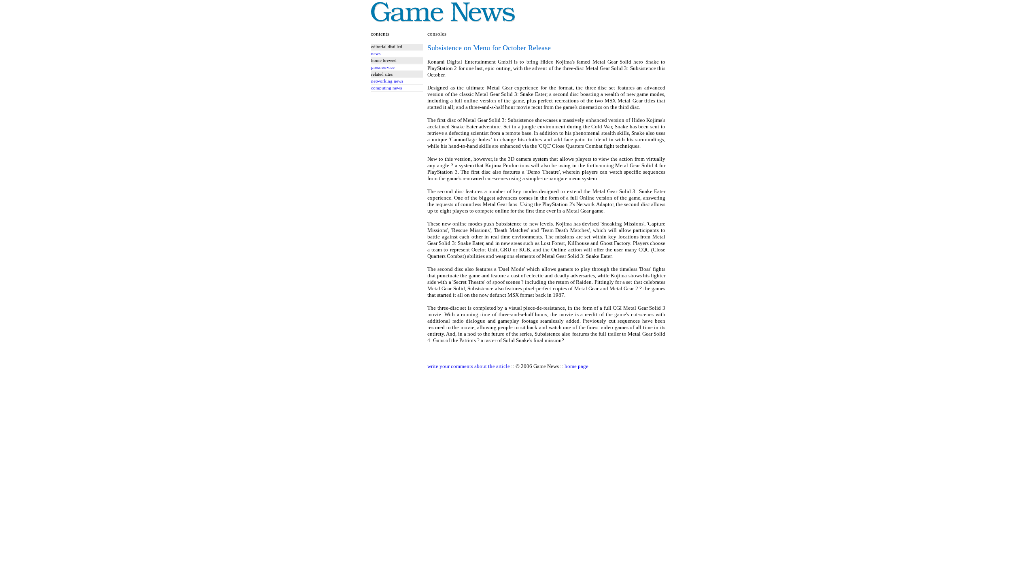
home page (576, 366)
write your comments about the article (468, 366)
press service (383, 67)
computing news (386, 88)
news (375, 53)
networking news (387, 81)
